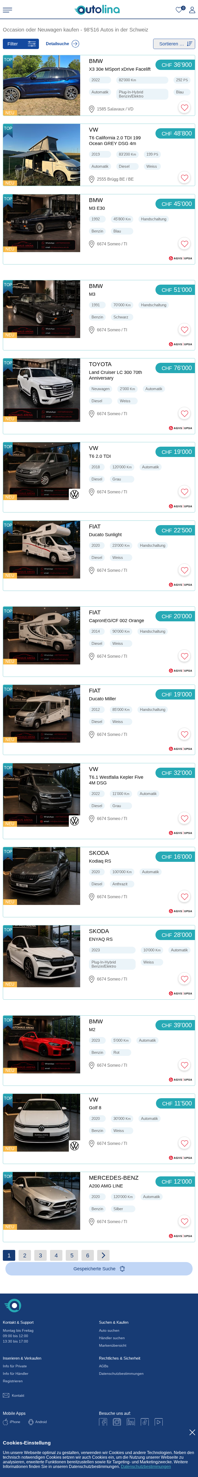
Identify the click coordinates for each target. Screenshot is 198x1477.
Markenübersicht (112, 1345)
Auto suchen (109, 1330)
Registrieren (13, 1381)
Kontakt (18, 1395)
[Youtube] (117, 1422)
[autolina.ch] (97, 9)
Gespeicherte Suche (94, 1268)
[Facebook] (103, 1422)
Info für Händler (15, 1373)
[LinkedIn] (131, 1422)
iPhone (15, 1422)
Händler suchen (112, 1338)
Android (41, 1422)
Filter (12, 43)
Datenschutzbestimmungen (146, 1466)
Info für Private (15, 1366)
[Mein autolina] (192, 10)
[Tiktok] (145, 1422)
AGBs (103, 1366)
